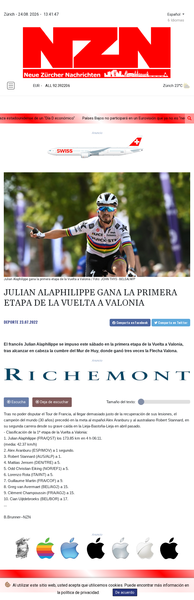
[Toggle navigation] (11, 86)
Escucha (18, 402)
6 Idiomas (176, 20)
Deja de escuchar (53, 402)
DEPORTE (11, 322)
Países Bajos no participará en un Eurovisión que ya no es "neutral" (105, 118)
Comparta (131, 322)
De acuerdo (124, 592)
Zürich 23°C (173, 85)
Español (174, 14)
